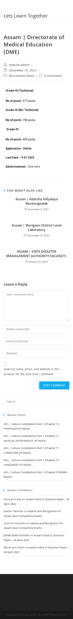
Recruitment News (21, 76)
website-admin (19, 65)
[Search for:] (36, 401)
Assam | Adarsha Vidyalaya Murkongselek (36, 201)
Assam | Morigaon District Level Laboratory (36, 227)
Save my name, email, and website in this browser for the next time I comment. (32, 371)
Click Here (34, 166)
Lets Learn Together (26, 15)
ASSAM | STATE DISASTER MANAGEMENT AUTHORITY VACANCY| (36, 253)
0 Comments (53, 76)
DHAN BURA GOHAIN (16, 535)
